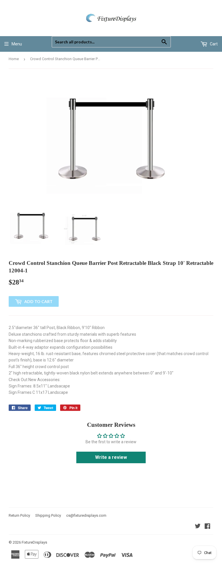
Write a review (111, 457)
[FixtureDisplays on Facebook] (207, 527)
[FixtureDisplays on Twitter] (198, 527)
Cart (213, 44)
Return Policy (19, 515)
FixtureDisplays (34, 542)
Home (14, 59)
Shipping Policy (48, 515)
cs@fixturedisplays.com (86, 515)
